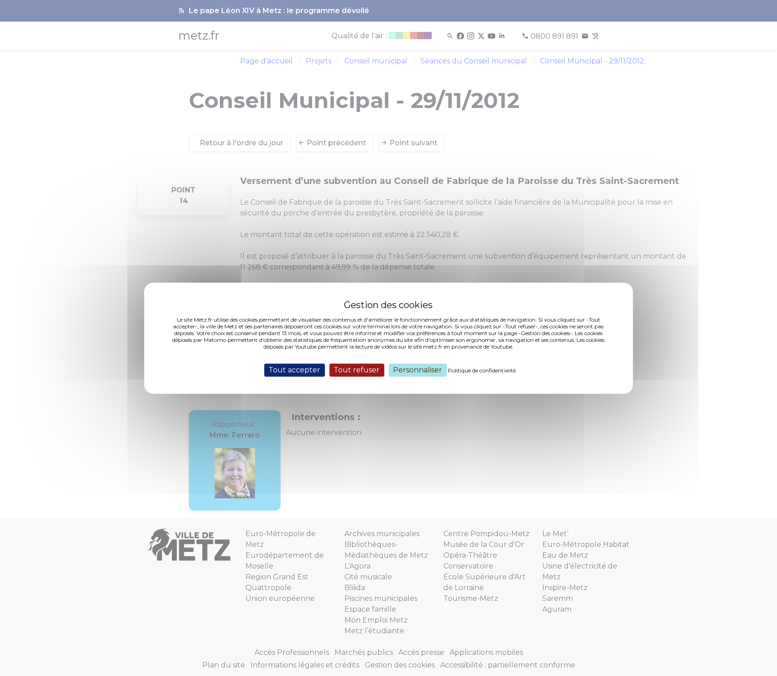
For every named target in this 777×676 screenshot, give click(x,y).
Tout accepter (294, 370)
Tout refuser (357, 370)
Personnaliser (417, 370)
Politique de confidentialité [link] (482, 370)
